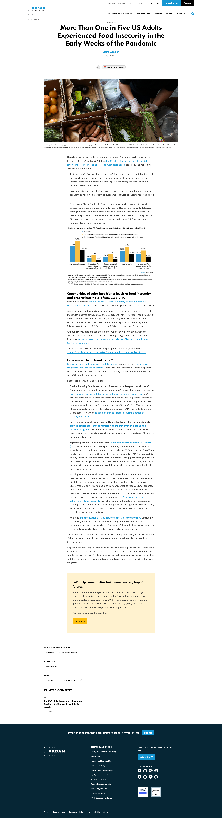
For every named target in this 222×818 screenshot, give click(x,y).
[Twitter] (151, 778)
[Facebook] (139, 778)
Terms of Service (59, 812)
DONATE (80, 621)
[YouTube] (145, 778)
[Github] (156, 778)
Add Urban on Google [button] (115, 67)
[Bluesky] (145, 772)
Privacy (46, 812)
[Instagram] (156, 772)
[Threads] (151, 772)
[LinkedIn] (139, 772)
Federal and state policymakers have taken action (92, 363)
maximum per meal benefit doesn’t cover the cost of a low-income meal (106, 393)
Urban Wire (111, 22)
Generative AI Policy (76, 812)
